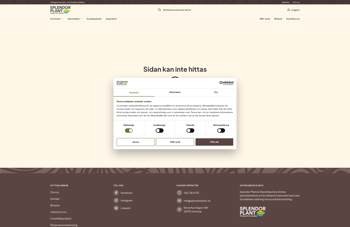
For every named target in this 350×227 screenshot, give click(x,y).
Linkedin (126, 208)
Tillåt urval (175, 142)
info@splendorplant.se (197, 200)
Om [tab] (216, 92)
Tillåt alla (214, 142)
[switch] (160, 130)
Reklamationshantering (64, 225)
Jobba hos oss (58, 211)
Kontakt (55, 198)
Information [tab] (175, 92)
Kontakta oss (293, 19)
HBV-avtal (265, 19)
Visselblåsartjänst (61, 218)
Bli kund (278, 19)
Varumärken (74, 19)
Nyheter (285, 2)
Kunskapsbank (94, 19)
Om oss (296, 2)
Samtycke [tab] (134, 92)
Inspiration (111, 19)
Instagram (126, 200)
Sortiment (55, 19)
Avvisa (135, 142)
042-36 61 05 (191, 192)
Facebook (126, 192)
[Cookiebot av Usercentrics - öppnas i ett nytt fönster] (222, 83)
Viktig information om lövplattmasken (67, 2)
